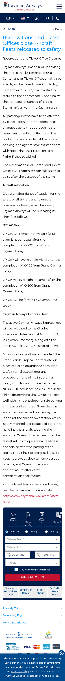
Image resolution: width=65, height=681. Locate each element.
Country (25, 18)
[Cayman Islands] (19, 637)
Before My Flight (14, 615)
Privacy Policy (20, 671)
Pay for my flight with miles (35, 569)
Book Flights (13, 519)
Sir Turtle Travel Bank (55, 591)
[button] (32, 539)
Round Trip (14, 532)
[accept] (61, 653)
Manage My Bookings (29, 524)
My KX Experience (14, 622)
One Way (33, 532)
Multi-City (54, 532)
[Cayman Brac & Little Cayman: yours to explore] (49, 638)
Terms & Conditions (47, 667)
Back (58, 29)
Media (10, 18)
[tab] (32, 608)
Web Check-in (42, 520)
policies (53, 675)
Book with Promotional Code (11, 591)
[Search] (47, 18)
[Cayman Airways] (22, 7)
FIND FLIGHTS (32, 577)
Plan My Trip (11, 608)
